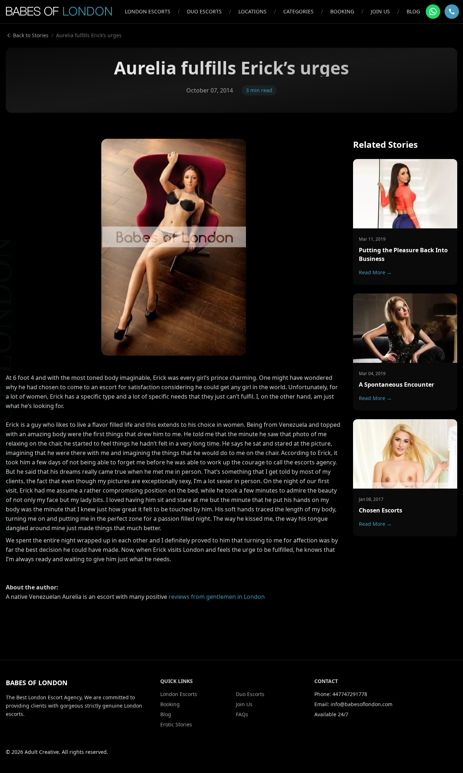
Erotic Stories (176, 724)
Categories (298, 11)
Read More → (375, 272)
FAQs (242, 714)
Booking (342, 11)
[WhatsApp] (433, 11)
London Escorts (147, 11)
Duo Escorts (204, 11)
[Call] (452, 11)
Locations (252, 11)
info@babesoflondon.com (361, 704)
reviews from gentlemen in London (217, 597)
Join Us (380, 11)
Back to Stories (30, 35)
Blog (413, 11)
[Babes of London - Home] (62, 12)
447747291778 (349, 694)
